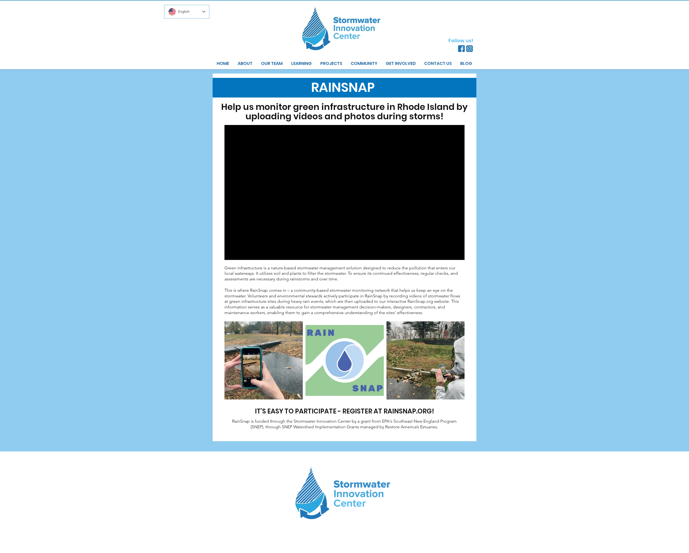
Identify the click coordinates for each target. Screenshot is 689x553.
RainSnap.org (420, 301)
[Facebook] (461, 48)
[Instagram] (469, 48)
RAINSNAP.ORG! (409, 411)
